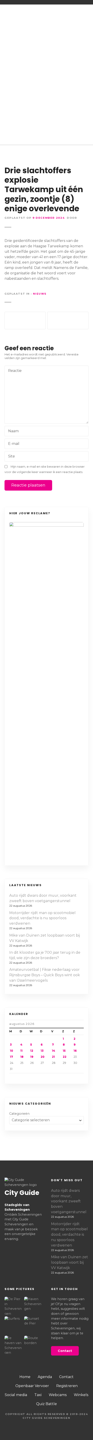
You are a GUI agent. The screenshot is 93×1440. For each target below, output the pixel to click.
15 (64, 1050)
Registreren (67, 1386)
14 (53, 1050)
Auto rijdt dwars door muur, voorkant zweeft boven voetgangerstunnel (43, 898)
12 (31, 1050)
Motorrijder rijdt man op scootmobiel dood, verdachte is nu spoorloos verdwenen (42, 918)
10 (11, 1050)
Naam (12, 431)
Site (11, 456)
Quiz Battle (46, 1404)
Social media (16, 1395)
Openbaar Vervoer (32, 1386)
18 (21, 1056)
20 (42, 1056)
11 (21, 1050)
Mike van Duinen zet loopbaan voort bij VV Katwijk (44, 938)
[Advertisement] (46, 61)
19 (31, 1056)
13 (42, 1050)
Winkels (81, 1395)
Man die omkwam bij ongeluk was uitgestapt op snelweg (67, 320)
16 (75, 1050)
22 (64, 1056)
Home (24, 1377)
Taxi (38, 1395)
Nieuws (39, 293)
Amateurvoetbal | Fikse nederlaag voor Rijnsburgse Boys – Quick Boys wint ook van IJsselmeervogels (44, 975)
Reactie (14, 371)
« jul (21, 1076)
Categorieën (19, 1114)
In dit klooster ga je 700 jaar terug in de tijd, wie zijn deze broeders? (44, 955)
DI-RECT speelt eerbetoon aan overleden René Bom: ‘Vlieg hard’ (25, 320)
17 (11, 1056)
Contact (66, 1377)
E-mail (12, 444)
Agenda (45, 1377)
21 (53, 1056)
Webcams (58, 1395)
